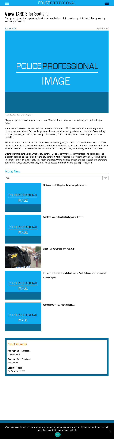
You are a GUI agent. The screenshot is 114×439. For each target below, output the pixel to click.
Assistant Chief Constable (19, 350)
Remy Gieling (17, 115)
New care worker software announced (59, 304)
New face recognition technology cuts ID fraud (63, 216)
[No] (110, 431)
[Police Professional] (57, 2)
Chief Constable (15, 367)
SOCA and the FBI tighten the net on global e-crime (65, 185)
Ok (57, 434)
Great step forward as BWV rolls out (58, 248)
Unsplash (29, 115)
